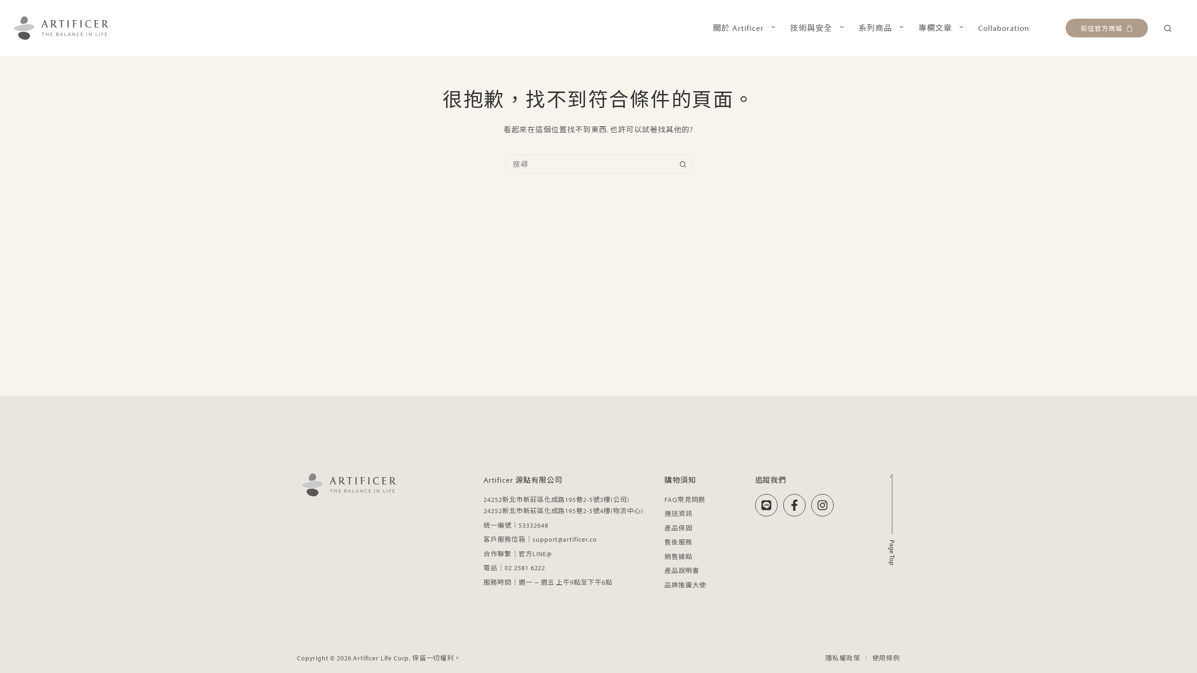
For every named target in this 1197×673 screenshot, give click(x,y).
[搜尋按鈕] (683, 164)
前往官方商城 (1102, 28)
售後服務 (678, 542)
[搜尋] (1167, 28)
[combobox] (589, 164)
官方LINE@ (535, 554)
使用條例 (886, 658)
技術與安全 (811, 28)
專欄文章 (935, 28)
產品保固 (678, 528)
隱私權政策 (842, 658)
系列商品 (875, 28)
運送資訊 (678, 513)
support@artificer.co (565, 539)
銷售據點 (678, 556)
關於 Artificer (738, 28)
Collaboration (1003, 28)
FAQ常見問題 (685, 499)
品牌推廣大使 (685, 585)
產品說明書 (681, 570)
